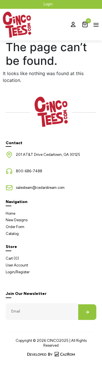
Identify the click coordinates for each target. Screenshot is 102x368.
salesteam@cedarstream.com (40, 187)
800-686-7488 (29, 171)
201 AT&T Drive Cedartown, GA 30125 (48, 154)
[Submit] (87, 312)
